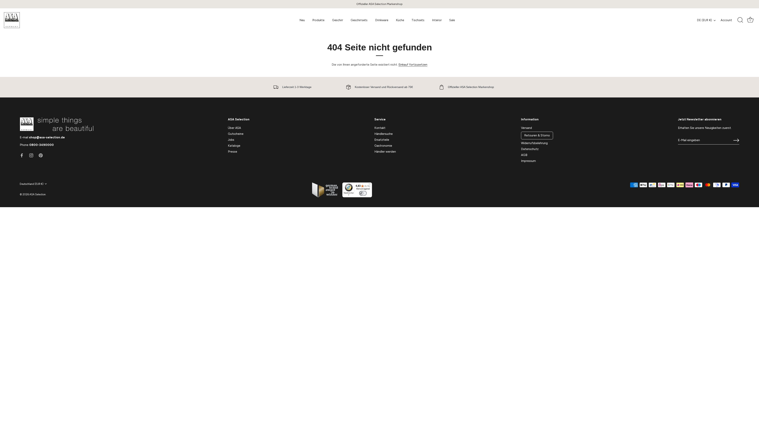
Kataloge (234, 145)
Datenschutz (530, 149)
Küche (400, 20)
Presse (232, 151)
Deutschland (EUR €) (31, 183)
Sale (452, 20)
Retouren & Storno (537, 135)
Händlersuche (383, 134)
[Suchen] (740, 20)
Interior (437, 20)
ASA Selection (37, 194)
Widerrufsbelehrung (534, 143)
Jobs (231, 140)
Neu (302, 20)
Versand (526, 128)
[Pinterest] (41, 155)
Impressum (528, 161)
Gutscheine (236, 134)
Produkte (318, 20)
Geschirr (337, 20)
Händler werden (385, 151)
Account (726, 20)
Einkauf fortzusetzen (412, 64)
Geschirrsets (359, 20)
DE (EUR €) (704, 20)
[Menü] (369, 184)
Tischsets (418, 20)
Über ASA (234, 128)
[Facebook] (22, 155)
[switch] (363, 193)
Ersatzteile (381, 140)
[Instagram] (31, 155)
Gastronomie (383, 145)
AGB (524, 155)
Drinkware (381, 20)
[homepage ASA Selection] (32, 20)
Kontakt (379, 128)
